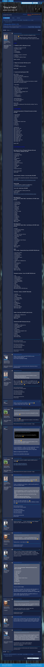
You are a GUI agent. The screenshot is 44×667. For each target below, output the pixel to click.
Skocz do (25, 658)
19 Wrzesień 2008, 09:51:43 (18, 33)
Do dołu (4, 30)
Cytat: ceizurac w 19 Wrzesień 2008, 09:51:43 (22, 410)
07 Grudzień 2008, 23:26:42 (18, 519)
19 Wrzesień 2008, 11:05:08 (18, 354)
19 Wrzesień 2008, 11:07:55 (18, 370)
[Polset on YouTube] (4, 640)
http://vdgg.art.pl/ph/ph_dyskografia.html (20, 464)
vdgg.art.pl (29, 14)
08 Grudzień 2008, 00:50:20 (18, 616)
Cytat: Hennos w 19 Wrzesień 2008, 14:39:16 (22, 429)
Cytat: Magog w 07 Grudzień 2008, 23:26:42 (22, 535)
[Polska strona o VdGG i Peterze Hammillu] (4, 419)
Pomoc (32, 664)
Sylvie (32, 20)
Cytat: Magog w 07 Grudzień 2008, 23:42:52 (22, 632)
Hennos (5, 408)
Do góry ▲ (40, 664)
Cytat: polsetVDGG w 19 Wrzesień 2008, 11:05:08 (23, 372)
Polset (5, 354)
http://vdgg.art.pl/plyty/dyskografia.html (20, 463)
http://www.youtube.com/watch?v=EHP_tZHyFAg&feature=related (24, 180)
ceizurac (6, 33)
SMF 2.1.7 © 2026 (4, 664)
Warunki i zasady (35, 664)
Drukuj (39, 30)
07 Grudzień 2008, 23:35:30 (18, 532)
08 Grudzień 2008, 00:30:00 (18, 562)
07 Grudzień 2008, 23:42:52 (18, 549)
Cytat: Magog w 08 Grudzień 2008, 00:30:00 (22, 601)
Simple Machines (10, 664)
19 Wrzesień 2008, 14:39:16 (18, 408)
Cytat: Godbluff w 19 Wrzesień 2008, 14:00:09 (22, 477)
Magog (5, 519)
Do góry (4, 651)
